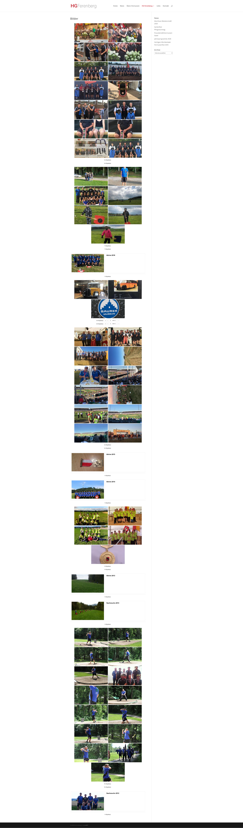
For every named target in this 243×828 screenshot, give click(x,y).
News (122, 6)
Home (115, 6)
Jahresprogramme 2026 (162, 39)
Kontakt (166, 6)
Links (158, 6)
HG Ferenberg (147, 6)
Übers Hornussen (133, 6)
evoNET (86, 825)
